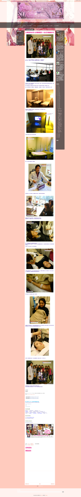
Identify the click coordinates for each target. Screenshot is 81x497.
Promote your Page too (27, 406)
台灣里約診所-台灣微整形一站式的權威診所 (60, 114)
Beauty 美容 (19, 25)
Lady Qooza (27, 412)
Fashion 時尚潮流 (29, 25)
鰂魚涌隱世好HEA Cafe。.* (61, 33)
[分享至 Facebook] (37, 443)
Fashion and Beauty (33, 412)
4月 (58, 104)
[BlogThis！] (36, 443)
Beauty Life (36, 410)
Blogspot (26, 410)
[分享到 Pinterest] (38, 443)
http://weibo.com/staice (30, 418)
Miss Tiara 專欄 (46, 25)
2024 (58, 85)
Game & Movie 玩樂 (39, 25)
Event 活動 (24, 25)
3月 (58, 105)
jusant (41, 495)
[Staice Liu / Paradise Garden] (26, 405)
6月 (58, 102)
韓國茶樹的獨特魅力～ (60, 132)
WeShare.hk (31, 410)
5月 (58, 103)
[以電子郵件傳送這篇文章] (35, 443)
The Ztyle (26, 411)
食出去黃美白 (58, 42)
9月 (58, 99)
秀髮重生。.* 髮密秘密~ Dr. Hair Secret (62, 73)
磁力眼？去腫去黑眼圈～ (60, 122)
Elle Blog (39, 412)
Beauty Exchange (36, 411)
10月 (58, 98)
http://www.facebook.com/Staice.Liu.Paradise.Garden (32, 402)
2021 (58, 88)
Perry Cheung (19, 36)
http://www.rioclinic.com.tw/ (31, 394)
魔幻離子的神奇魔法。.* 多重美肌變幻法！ (60, 124)
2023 (58, 86)
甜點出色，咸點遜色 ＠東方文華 (60, 111)
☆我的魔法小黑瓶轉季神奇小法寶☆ (62, 63)
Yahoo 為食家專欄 (56, 25)
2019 (58, 90)
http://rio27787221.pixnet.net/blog (34, 398)
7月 (58, 101)
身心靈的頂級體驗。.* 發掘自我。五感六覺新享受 (62, 52)
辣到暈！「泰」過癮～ (60, 127)
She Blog (41, 411)
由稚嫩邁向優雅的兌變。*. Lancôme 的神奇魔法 (60, 120)
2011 (58, 137)
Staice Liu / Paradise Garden (20, 42)
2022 (58, 87)
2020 (58, 89)
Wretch (31, 411)
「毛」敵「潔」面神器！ (60, 115)
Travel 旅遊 (51, 25)
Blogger (46, 495)
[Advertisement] (40, 476)
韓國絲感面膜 (59, 130)
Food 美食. (34, 25)
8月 (58, 100)
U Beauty (43, 412)
